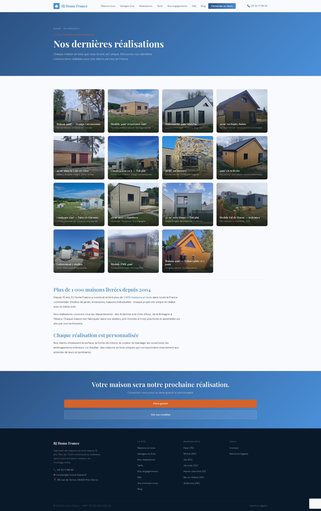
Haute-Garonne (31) (195, 471)
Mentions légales (239, 453)
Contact (234, 447)
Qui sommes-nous (147, 483)
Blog (203, 6)
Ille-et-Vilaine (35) (194, 477)
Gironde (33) (191, 465)
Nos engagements (177, 6)
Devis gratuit (160, 403)
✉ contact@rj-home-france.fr (70, 474)
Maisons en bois (146, 447)
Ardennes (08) (192, 483)
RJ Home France (74, 6)
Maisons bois (108, 6)
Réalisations (145, 6)
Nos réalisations (146, 459)
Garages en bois (146, 453)
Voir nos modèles (160, 414)
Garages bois (127, 6)
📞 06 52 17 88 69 (64, 469)
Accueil (57, 28)
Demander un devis (222, 6)
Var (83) (188, 459)
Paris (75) (189, 447)
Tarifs (160, 6)
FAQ (194, 6)
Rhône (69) (190, 453)
